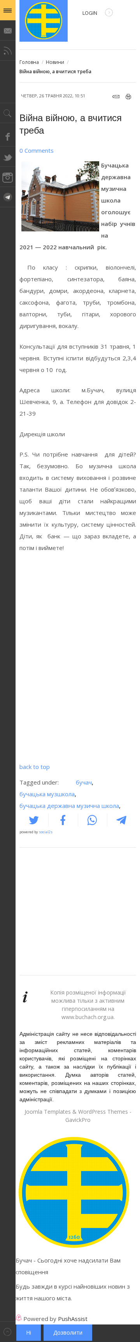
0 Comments (36, 150)
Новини (55, 62)
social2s (45, 831)
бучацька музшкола (47, 794)
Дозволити (67, 1332)
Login (89, 12)
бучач (84, 782)
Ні (28, 1332)
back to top (34, 767)
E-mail (115, 96)
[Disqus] (77, 660)
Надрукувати (128, 96)
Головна (29, 62)
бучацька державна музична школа (70, 805)
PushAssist (73, 1319)
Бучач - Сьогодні (43, 21)
